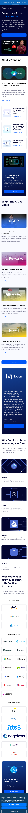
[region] (14, 803)
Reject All (14, 808)
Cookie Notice (14, 801)
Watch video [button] (14, 426)
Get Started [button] (14, 191)
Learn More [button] (14, 362)
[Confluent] (7, 8)
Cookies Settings (13, 811)
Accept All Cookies (14, 804)
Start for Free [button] (14, 791)
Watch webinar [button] (14, 35)
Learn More (15, 4)
